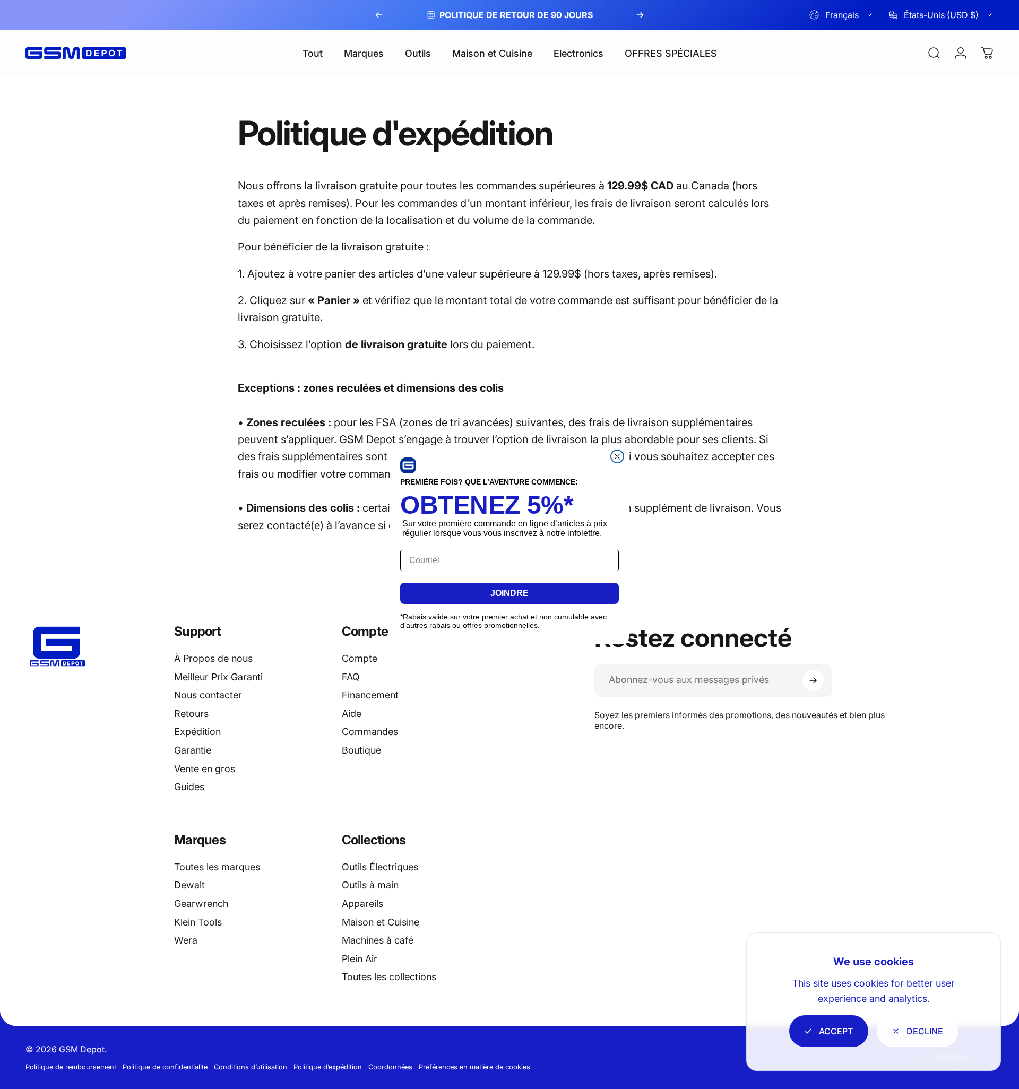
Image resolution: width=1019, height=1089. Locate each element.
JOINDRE (509, 593)
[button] (408, 465)
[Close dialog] (617, 456)
